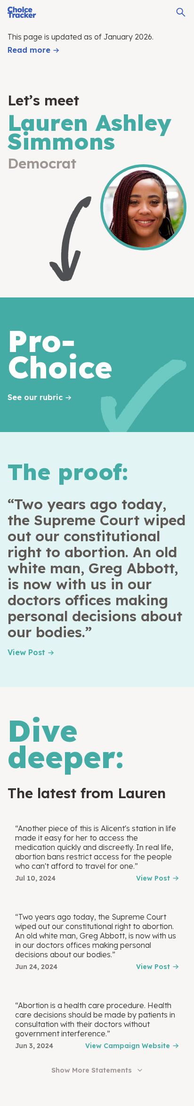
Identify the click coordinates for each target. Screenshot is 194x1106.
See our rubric (35, 397)
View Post (26, 652)
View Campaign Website (127, 1046)
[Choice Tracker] (22, 12)
